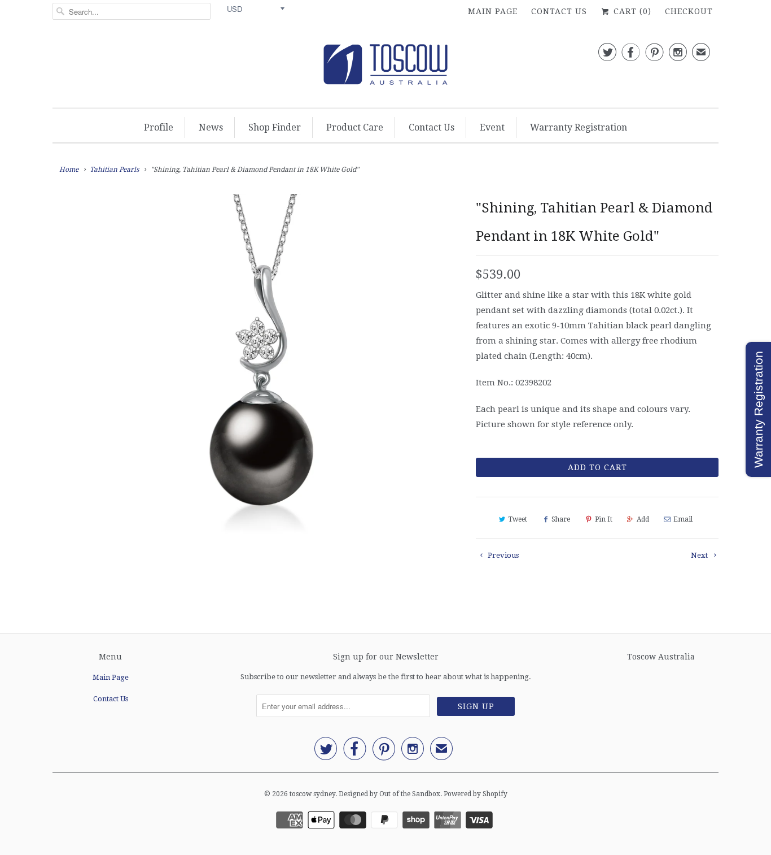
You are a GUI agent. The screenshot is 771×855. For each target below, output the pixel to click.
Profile (158, 127)
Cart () (631, 11)
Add (643, 519)
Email (683, 519)
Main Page (493, 11)
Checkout (689, 11)
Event (492, 127)
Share (560, 519)
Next (700, 555)
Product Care (354, 127)
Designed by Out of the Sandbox (389, 794)
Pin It (603, 519)
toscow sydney (312, 794)
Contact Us (559, 11)
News (211, 127)
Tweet (517, 519)
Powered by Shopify (475, 794)
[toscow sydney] (385, 68)
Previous (502, 555)
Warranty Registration (578, 127)
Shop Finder (274, 127)
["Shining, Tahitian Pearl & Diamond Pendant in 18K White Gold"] (258, 391)
